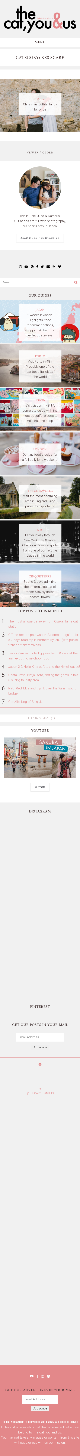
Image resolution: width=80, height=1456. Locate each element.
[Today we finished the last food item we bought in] (40, 839)
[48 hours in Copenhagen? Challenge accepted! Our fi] (40, 1343)
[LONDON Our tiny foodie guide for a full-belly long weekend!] (40, 474)
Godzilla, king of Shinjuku (25, 702)
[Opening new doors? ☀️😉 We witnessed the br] (40, 972)
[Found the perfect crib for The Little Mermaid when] (40, 928)
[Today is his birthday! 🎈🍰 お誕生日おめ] (40, 1298)
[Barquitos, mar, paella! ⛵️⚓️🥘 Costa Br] (40, 884)
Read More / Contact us (40, 238)
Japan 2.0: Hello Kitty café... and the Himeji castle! (44, 667)
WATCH (40, 787)
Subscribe (40, 1047)
